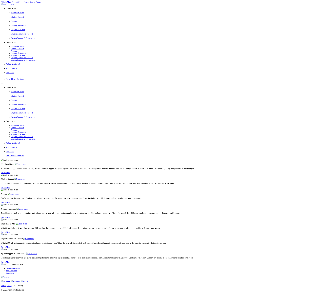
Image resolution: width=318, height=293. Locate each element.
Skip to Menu (23, 2)
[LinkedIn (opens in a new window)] (15, 281)
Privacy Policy (6, 286)
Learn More (5, 173)
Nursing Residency (18, 25)
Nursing (14, 21)
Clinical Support (17, 17)
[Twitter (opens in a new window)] (24, 281)
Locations (10, 73)
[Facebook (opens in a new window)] (6, 281)
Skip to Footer (35, 2)
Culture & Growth (13, 64)
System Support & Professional (23, 38)
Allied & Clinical (17, 13)
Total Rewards (11, 68)
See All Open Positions (15, 79)
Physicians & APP (18, 30)
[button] (5, 277)
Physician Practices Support (22, 34)
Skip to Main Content (9, 2)
